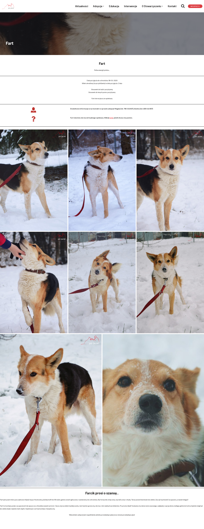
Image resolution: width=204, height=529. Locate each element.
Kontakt (172, 6)
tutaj (111, 118)
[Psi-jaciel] (8, 6)
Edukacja (114, 6)
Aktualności (81, 6)
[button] (103, 6)
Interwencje (130, 6)
